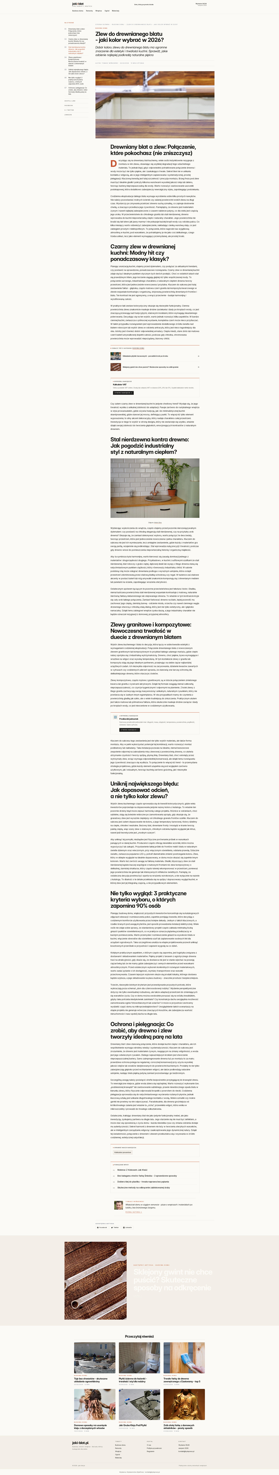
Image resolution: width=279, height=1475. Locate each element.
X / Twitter (69, 110)
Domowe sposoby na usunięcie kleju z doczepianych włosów (90, 1426)
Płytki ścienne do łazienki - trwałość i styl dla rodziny (133, 1380)
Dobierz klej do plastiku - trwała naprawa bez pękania (143, 1181)
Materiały (115, 11)
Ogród (107, 11)
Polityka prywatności (154, 1448)
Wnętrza (98, 11)
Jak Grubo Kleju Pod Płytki (133, 1425)
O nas (149, 1445)
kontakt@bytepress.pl (186, 1451)
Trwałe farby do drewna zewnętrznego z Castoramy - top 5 (182, 1380)
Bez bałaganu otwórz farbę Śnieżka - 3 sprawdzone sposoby (147, 1176)
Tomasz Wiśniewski (110, 63)
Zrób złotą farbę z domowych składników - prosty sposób (179, 1426)
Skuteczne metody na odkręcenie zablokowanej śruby (143, 1187)
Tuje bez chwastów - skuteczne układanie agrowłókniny (90, 1380)
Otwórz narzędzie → (123, 393)
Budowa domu (77, 11)
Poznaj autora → (134, 1212)
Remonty (89, 11)
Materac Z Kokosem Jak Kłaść (132, 1170)
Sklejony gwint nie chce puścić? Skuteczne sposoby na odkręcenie (173, 1279)
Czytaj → (138, 1295)
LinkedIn (68, 115)
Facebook (69, 105)
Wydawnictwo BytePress (135, 1472)
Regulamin (150, 1451)
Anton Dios (158, 522)
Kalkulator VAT (120, 384)
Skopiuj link (70, 101)
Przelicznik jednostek (128, 719)
